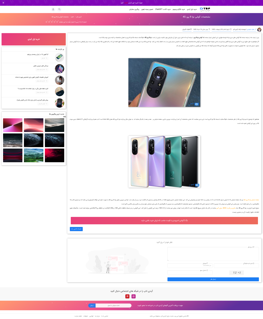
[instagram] (134, 296)
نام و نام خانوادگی (248, 264)
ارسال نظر (213, 279)
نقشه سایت (78, 316)
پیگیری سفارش (134, 9)
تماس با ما (104, 316)
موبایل (205, 264)
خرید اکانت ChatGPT (163, 9)
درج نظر (250, 247)
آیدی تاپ (163, 316)
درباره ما (97, 316)
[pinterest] (127, 296)
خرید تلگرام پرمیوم (179, 9)
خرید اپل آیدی (192, 9)
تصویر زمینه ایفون (147, 9)
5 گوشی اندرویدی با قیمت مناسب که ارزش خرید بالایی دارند (163, 220)
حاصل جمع (203, 271)
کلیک (125, 2)
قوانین (91, 316)
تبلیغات (85, 316)
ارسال (91, 305)
